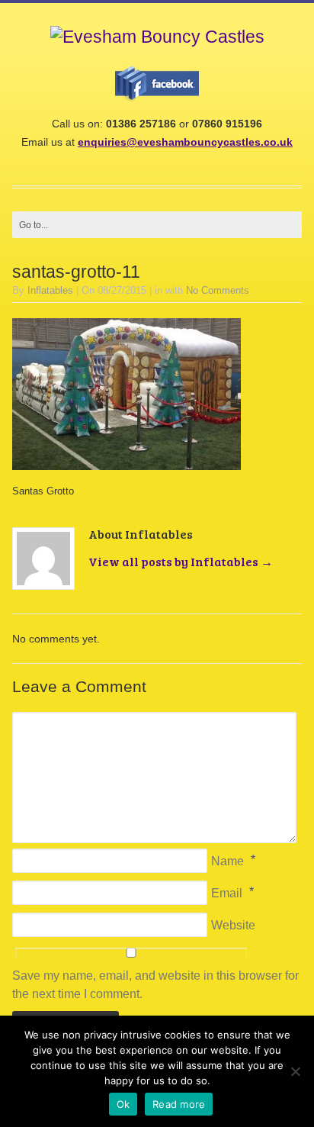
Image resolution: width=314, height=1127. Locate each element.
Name (227, 861)
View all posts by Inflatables (180, 561)
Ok (123, 1104)
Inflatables (50, 290)
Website (233, 925)
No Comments (217, 290)
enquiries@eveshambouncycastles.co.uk (185, 142)
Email (226, 893)
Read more (178, 1104)
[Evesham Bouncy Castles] (157, 37)
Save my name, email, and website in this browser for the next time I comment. (155, 984)
